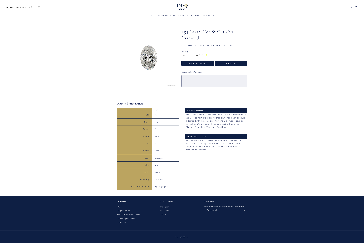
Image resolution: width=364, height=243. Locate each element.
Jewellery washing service (128, 215)
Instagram (164, 207)
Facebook (164, 211)
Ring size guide (123, 211)
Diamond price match (126, 219)
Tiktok (163, 215)
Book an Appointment (16, 7)
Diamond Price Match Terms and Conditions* (207, 127)
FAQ (118, 207)
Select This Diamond (197, 63)
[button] (164, 15)
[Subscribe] (244, 210)
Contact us (121, 222)
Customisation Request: (191, 72)
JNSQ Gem (185, 237)
